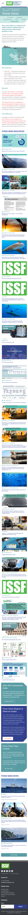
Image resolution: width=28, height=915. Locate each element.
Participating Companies (7, 892)
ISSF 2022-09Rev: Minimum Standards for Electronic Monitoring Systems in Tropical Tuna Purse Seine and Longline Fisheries (13, 512)
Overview (10, 17)
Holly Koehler (13, 799)
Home (3, 9)
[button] (3, 3)
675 (5, 80)
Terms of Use (4, 873)
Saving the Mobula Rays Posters (8, 554)
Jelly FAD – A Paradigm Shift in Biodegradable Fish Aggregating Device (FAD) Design (12, 534)
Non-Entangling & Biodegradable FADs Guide (11, 639)
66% (9, 71)
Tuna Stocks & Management (13, 9)
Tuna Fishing (6, 10)
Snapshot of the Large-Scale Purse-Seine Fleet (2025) (13, 151)
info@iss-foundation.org (7, 882)
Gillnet (24, 19)
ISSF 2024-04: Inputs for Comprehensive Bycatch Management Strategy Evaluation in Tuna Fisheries (13, 104)
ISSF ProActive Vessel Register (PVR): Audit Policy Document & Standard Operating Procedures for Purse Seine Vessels (13, 300)
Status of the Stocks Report (8, 894)
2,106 (5, 76)
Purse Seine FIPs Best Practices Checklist (11, 597)
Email (3, 903)
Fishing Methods (15, 10)
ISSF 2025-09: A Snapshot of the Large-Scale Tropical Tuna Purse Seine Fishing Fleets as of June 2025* (14, 172)
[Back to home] (14, 3)
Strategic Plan (5, 889)
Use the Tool (8, 768)
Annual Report (5, 891)
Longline (19, 17)
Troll (16, 19)
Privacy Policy (15, 873)
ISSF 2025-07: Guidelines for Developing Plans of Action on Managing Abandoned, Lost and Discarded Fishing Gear (14, 193)
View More (14, 855)
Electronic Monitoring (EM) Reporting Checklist (11, 278)
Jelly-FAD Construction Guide (8, 342)
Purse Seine (14, 21)
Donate (3, 896)
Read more (7, 738)
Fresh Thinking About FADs (7, 362)
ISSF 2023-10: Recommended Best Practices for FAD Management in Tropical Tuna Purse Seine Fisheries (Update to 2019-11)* (13, 468)
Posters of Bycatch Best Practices (9, 659)
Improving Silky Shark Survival (8, 679)
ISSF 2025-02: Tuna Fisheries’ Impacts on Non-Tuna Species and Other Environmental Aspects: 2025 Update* (14, 258)
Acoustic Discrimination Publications (9, 382)
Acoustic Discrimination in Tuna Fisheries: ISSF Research (14, 402)
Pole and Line (7, 19)
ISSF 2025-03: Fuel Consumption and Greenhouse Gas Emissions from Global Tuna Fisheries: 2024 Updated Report (13, 236)
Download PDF (8, 701)
